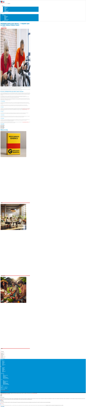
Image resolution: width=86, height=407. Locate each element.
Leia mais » (2, 406)
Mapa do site (4, 376)
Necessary (2, 400)
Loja (2, 5)
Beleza (5, 9)
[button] (19, 13)
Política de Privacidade (34, 393)
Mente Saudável (6, 19)
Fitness (5, 10)
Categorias (3, 6)
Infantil (5, 17)
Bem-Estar (5, 8)
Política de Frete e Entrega (5, 377)
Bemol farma (6, 7)
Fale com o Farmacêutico (5, 375)
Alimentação (6, 11)
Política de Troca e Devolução (6, 378)
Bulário (3, 374)
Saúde (5, 15)
